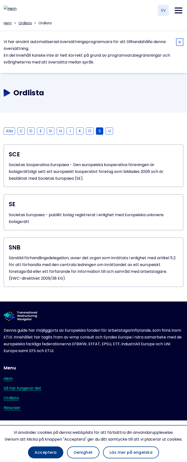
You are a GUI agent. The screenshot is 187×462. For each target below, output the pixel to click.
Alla (9, 131)
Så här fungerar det (22, 388)
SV (163, 10)
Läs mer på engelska (131, 452)
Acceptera (46, 452)
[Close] (179, 42)
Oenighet (83, 452)
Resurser (12, 407)
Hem (8, 23)
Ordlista (25, 23)
